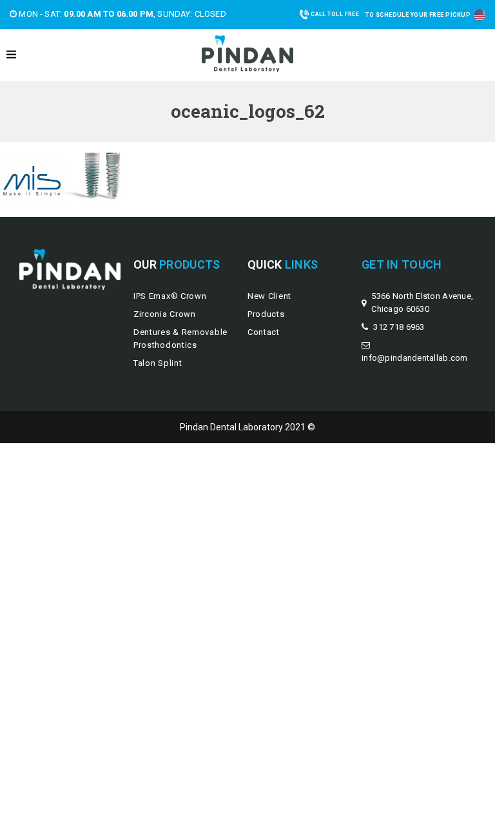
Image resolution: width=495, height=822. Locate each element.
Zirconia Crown (164, 314)
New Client (269, 296)
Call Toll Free (335, 14)
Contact (264, 332)
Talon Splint (157, 363)
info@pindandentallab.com (415, 358)
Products (266, 314)
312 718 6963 (398, 327)
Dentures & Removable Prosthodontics (180, 338)
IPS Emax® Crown (170, 296)
